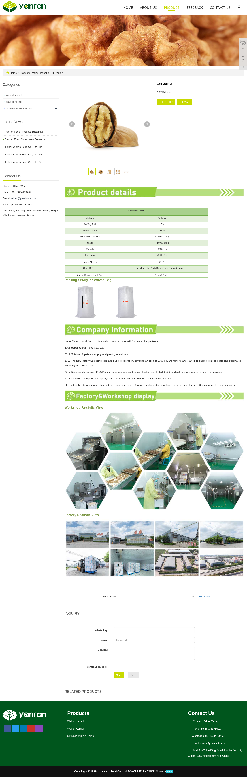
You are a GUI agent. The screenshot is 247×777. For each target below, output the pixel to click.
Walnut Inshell (39, 72)
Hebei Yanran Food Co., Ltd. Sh (23, 154)
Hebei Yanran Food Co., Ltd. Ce (23, 162)
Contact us (220, 7)
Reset (134, 675)
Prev (72, 124)
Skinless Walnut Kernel (19, 108)
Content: (103, 649)
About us (148, 7)
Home (128, 7)
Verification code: (97, 666)
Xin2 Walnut (204, 596)
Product (172, 7)
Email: (104, 639)
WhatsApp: (101, 630)
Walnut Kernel (14, 101)
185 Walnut (56, 72)
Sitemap (161, 771)
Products (78, 713)
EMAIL (186, 102)
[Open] (243, 54)
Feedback (195, 7)
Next (147, 124)
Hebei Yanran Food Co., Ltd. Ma (23, 146)
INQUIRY (167, 102)
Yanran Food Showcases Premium (25, 139)
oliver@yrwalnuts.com (24, 198)
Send (119, 675)
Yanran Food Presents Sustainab (24, 131)
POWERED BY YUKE (141, 771)
